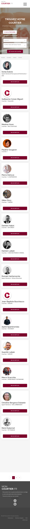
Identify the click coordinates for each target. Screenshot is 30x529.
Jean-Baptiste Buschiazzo (13, 301)
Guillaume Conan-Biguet (12, 99)
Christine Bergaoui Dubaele (14, 403)
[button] (15, 82)
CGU (26, 518)
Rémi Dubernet (8, 428)
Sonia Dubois (7, 72)
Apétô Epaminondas (10, 327)
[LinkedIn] (15, 504)
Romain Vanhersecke (11, 276)
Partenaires (10, 518)
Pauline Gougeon (9, 150)
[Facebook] (15, 500)
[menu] (25, 4)
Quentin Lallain (8, 352)
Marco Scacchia (9, 377)
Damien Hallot (8, 226)
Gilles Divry (6, 200)
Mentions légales (19, 518)
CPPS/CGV (25, 520)
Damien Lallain (8, 251)
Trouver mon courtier (15, 51)
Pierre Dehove (8, 175)
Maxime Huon (8, 124)
